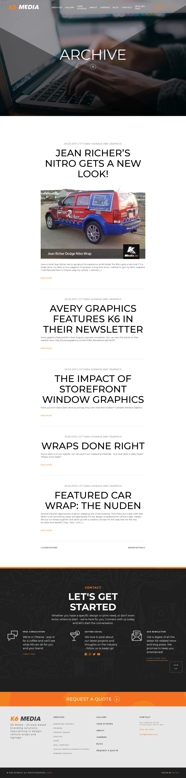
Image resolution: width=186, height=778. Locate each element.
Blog (116, 7)
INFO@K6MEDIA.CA (149, 735)
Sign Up (176, 667)
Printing (57, 728)
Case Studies (82, 7)
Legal (50, 773)
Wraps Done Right (93, 446)
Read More (46, 278)
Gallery (69, 7)
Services (57, 7)
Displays (57, 737)
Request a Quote (160, 7)
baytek (175, 773)
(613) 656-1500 (147, 730)
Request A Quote (107, 750)
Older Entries (49, 548)
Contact (127, 7)
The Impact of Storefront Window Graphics (93, 389)
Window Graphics (62, 753)
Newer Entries (136, 548)
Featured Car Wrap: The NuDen (93, 500)
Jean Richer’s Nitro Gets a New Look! (93, 163)
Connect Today (29, 654)
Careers (105, 7)
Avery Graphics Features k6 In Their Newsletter (93, 318)
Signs (56, 741)
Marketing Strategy (63, 724)
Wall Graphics (61, 745)
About (93, 7)
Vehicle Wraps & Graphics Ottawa (71, 749)
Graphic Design (61, 732)
